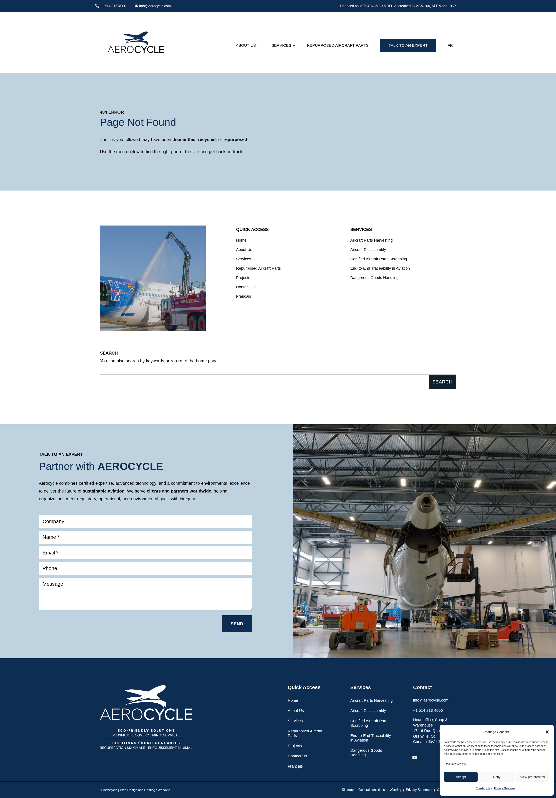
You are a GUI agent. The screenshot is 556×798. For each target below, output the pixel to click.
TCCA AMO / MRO (377, 6)
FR (450, 45)
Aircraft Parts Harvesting (371, 240)
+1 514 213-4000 (113, 6)
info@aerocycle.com (155, 6)
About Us (246, 45)
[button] (547, 732)
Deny (497, 777)
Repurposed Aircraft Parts (338, 45)
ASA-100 (423, 6)
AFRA (436, 6)
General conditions (371, 789)
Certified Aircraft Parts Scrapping (378, 259)
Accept (461, 777)
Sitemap (348, 789)
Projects (243, 278)
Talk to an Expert (408, 45)
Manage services (456, 763)
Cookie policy (484, 788)
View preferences (532, 777)
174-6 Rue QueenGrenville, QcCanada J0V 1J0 (428, 736)
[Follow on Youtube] (414, 757)
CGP (452, 6)
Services (281, 45)
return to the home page (194, 360)
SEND (237, 623)
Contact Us (245, 287)
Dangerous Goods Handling (374, 278)
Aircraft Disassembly (368, 250)
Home (241, 240)
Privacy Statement (504, 788)
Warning (395, 789)
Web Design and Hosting (137, 790)
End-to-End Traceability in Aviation (380, 268)
